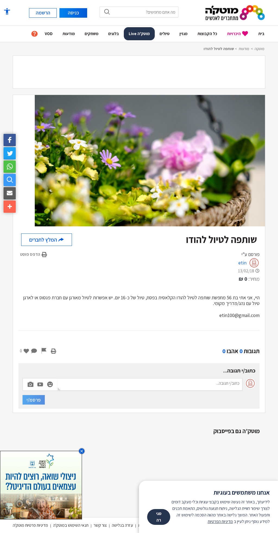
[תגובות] (34, 351)
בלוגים (113, 33)
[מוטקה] (235, 12)
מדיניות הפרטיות (220, 521)
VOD (49, 33)
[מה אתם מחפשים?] (107, 12)
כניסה (73, 13)
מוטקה (259, 48)
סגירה (159, 517)
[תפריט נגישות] (7, 11)
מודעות (68, 33)
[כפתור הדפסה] (53, 351)
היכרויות (234, 33)
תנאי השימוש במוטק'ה (71, 525)
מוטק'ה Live (139, 33)
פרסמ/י (34, 400)
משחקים (92, 33)
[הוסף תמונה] (30, 383)
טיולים (165, 33)
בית (261, 33)
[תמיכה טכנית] (34, 34)
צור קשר (100, 525)
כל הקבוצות (207, 33)
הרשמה (43, 13)
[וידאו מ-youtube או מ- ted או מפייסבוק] (40, 384)
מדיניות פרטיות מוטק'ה (30, 525)
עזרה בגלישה (122, 525)
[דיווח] (44, 351)
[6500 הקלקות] (41, 485)
